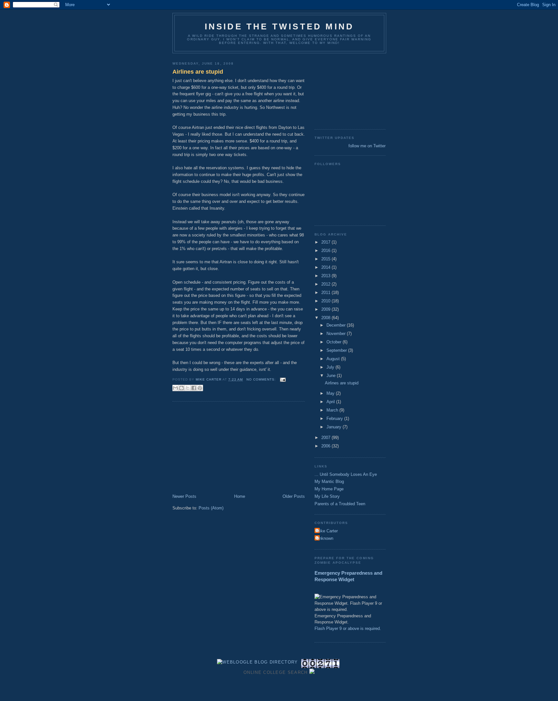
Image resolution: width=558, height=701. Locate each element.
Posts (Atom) (211, 508)
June (331, 375)
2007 (326, 437)
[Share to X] (187, 388)
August (333, 358)
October (334, 342)
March (332, 410)
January (334, 426)
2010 (326, 300)
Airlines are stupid (197, 71)
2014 (326, 267)
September (337, 350)
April (331, 401)
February (335, 418)
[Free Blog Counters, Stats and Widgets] (312, 672)
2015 (326, 258)
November (336, 333)
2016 (326, 250)
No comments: (261, 379)
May (331, 393)
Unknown (324, 538)
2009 (326, 309)
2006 (326, 446)
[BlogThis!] (181, 388)
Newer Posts (184, 496)
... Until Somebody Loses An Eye (346, 474)
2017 (326, 242)
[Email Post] (282, 379)
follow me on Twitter (367, 145)
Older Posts (294, 496)
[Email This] (175, 388)
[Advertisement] (220, 448)
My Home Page (329, 489)
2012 (326, 284)
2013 (326, 275)
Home (239, 496)
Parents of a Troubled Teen (340, 503)
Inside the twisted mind (279, 26)
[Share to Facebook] (194, 388)
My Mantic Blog (329, 481)
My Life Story (327, 496)
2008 (326, 317)
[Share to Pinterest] (200, 388)
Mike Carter (327, 530)
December (336, 325)
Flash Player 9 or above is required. (348, 628)
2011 (326, 292)
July (331, 367)
